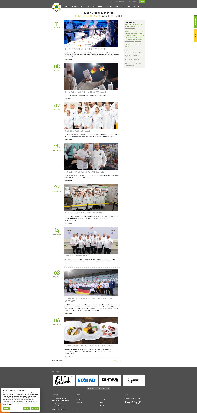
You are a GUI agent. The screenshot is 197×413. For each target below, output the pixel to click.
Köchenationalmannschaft (131, 35)
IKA (142, 31)
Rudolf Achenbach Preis (134, 24)
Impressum (103, 408)
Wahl (141, 24)
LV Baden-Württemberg (130, 41)
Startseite (79, 399)
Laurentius (127, 42)
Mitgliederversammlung (130, 29)
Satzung (102, 402)
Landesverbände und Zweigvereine (134, 39)
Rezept (131, 26)
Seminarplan (136, 26)
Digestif (126, 33)
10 (120, 361)
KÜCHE (126, 31)
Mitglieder (130, 33)
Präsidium (79, 402)
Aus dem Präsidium (137, 31)
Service (140, 6)
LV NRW (126, 24)
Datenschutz (80, 408)
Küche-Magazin (128, 44)
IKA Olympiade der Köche (135, 42)
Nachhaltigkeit (138, 41)
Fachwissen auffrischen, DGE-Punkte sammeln (134, 64)
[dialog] (21, 399)
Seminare (135, 33)
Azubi (126, 37)
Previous (48, 380)
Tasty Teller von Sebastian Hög (134, 52)
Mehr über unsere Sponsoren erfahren (98, 388)
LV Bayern (130, 31)
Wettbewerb (140, 35)
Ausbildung (97, 6)
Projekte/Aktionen (128, 6)
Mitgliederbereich (119, 1)
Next (148, 380)
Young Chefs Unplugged (130, 28)
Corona (140, 26)
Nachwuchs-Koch (137, 37)
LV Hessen (139, 33)
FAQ (112, 1)
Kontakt (102, 405)
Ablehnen (26, 408)
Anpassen (6, 408)
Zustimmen (35, 408)
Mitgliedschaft (78, 6)
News (88, 6)
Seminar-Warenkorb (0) (132, 1)
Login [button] (141, 1)
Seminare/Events (111, 6)
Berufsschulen (138, 29)
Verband (66, 6)
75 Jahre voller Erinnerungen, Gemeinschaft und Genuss (133, 60)
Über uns (102, 399)
